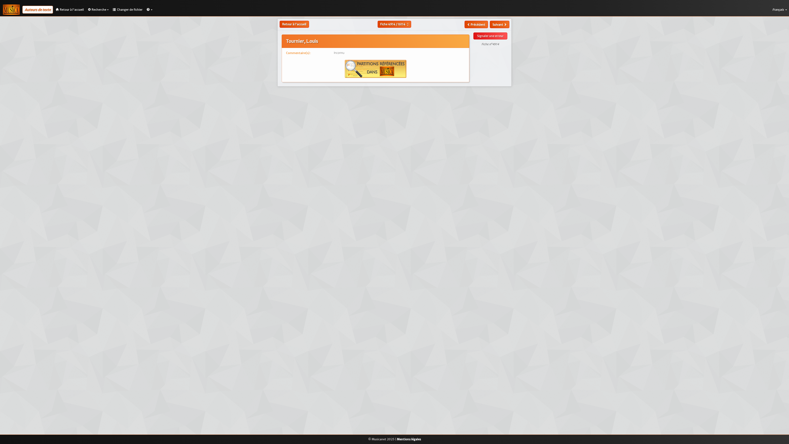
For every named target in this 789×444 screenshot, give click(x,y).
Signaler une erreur (490, 36)
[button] (150, 10)
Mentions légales (409, 439)
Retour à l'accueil (294, 24)
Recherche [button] (99, 10)
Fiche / (395, 24)
